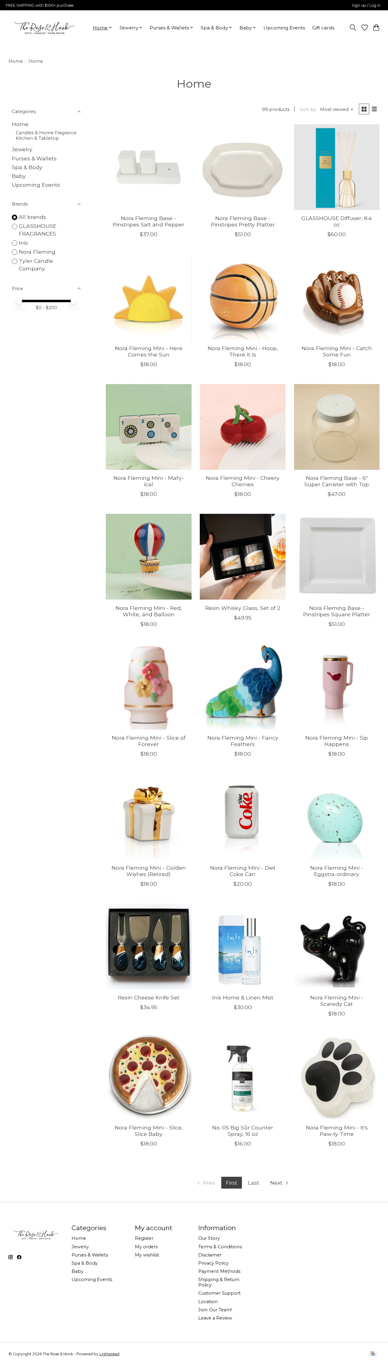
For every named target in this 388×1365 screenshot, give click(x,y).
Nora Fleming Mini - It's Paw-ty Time (337, 1130)
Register (144, 1238)
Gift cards (323, 28)
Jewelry (22, 149)
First (231, 1182)
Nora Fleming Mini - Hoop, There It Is (243, 351)
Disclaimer (210, 1255)
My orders (146, 1247)
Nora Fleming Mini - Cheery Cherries (242, 481)
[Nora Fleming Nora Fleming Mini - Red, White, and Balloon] (149, 557)
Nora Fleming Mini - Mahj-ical (148, 481)
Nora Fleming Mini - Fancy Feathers (242, 740)
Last (253, 1182)
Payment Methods (219, 1271)
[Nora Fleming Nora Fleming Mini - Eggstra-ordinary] (337, 816)
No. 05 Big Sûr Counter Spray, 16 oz (242, 1130)
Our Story (209, 1238)
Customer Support (219, 1293)
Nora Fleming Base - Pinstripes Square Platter (336, 611)
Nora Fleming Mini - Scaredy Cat (336, 1000)
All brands (32, 217)
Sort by (308, 109)
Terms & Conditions (220, 1247)
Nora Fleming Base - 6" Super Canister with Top (336, 481)
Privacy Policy (213, 1263)
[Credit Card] (372, 1354)
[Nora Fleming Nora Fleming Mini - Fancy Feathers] (243, 687)
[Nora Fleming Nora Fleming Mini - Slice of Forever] (149, 687)
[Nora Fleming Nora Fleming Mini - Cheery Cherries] (243, 427)
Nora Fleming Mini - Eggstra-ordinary (336, 871)
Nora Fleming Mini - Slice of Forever (149, 740)
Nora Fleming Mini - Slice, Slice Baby (149, 1130)
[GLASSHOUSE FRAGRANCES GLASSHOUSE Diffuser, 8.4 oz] (337, 167)
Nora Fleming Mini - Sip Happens (336, 740)
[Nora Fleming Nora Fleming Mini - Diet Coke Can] (243, 816)
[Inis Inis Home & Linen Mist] (243, 946)
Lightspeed (109, 1354)
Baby (19, 176)
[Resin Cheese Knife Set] (149, 946)
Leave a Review (215, 1318)
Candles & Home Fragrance (46, 132)
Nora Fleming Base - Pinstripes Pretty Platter (243, 221)
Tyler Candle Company (36, 265)
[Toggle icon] (352, 27)
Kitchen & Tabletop (37, 138)
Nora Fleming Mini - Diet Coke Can (243, 871)
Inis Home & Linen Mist (242, 997)
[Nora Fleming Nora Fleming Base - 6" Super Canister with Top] (337, 427)
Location (208, 1301)
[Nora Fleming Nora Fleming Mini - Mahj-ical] (149, 427)
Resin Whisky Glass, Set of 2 (242, 608)
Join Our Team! (215, 1310)
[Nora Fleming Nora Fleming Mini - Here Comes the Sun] (149, 297)
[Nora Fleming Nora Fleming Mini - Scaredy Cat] (337, 946)
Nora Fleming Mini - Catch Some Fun (337, 351)
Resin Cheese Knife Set (148, 997)
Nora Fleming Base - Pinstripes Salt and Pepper (148, 221)
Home (15, 61)
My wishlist (147, 1255)
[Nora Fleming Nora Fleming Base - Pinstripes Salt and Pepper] (149, 167)
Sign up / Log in (366, 5)
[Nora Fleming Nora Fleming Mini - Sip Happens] (337, 687)
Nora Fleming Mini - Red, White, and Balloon (148, 611)
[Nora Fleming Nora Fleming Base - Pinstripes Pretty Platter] (243, 167)
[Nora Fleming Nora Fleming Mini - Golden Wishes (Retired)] (149, 816)
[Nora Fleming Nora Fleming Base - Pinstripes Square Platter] (337, 557)
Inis (23, 242)
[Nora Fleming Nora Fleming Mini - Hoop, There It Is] (243, 297)
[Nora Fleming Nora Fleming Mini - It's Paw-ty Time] (337, 1076)
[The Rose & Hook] (44, 27)
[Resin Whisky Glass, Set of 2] (243, 557)
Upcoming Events (284, 28)
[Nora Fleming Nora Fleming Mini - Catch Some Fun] (337, 297)
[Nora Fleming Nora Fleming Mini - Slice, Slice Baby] (149, 1076)
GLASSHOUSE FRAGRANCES (37, 230)
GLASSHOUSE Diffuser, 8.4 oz (336, 221)
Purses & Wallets (34, 158)
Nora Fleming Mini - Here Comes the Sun (148, 351)
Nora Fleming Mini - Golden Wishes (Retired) (149, 871)
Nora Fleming (37, 252)
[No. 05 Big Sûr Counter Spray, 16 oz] (243, 1076)
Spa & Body (27, 167)
